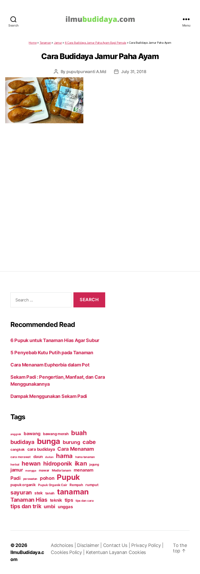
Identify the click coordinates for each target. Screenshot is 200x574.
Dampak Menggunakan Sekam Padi (48, 396)
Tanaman (45, 42)
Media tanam (61, 470)
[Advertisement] (100, 186)
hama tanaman (85, 457)
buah (78, 433)
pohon (47, 478)
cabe (89, 441)
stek (38, 493)
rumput (91, 485)
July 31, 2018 (133, 71)
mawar (44, 470)
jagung (94, 464)
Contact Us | (117, 545)
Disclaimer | (90, 545)
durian (49, 457)
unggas (65, 506)
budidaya (22, 441)
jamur (16, 470)
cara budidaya (41, 449)
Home (32, 42)
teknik (56, 500)
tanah (50, 493)
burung (71, 442)
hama (64, 456)
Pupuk (68, 477)
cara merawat (20, 457)
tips (69, 500)
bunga (48, 441)
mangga (30, 470)
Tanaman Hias (28, 499)
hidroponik (57, 463)
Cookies (137, 552)
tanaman (73, 491)
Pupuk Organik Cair (52, 485)
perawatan (30, 479)
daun (38, 456)
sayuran (21, 492)
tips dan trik (25, 506)
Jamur (58, 42)
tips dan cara (85, 500)
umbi (49, 506)
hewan (31, 463)
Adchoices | (64, 545)
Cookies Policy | (68, 552)
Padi (15, 478)
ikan (81, 463)
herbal (14, 464)
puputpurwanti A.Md (86, 71)
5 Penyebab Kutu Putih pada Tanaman (51, 352)
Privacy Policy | (147, 545)
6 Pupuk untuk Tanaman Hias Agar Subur (54, 340)
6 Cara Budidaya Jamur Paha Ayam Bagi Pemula (95, 42)
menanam (83, 470)
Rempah (76, 485)
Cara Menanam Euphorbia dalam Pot (49, 364)
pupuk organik (23, 484)
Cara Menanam (75, 449)
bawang (32, 433)
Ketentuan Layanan (107, 552)
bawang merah (56, 433)
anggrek (15, 434)
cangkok (17, 449)
